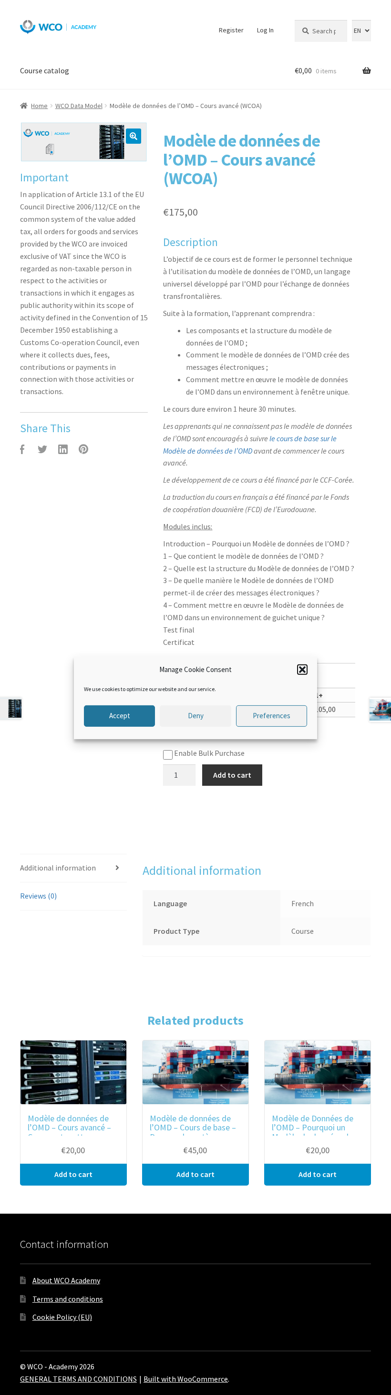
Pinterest (83, 449)
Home (39, 105)
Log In (265, 30)
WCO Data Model (79, 105)
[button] (302, 669)
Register (231, 30)
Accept (119, 715)
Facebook (21, 449)
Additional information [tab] (58, 867)
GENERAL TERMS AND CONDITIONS (78, 1379)
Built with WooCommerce (186, 1379)
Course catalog (44, 70)
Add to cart (232, 775)
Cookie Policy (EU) (62, 1317)
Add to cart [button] (73, 1174)
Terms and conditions (67, 1299)
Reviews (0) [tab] (38, 895)
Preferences (271, 715)
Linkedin (62, 449)
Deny (196, 715)
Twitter (42, 449)
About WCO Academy (66, 1280)
